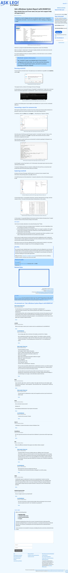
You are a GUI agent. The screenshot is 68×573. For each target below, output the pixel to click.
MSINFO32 (51, 290)
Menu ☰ (64, 3)
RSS (20, 265)
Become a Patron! (31, 553)
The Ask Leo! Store (31, 556)
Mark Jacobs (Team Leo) (20, 305)
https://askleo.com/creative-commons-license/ (56, 571)
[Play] (18, 262)
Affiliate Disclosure (45, 559)
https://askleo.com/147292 (49, 289)
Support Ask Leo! (61, 42)
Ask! (14, 553)
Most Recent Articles (17, 558)
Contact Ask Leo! (45, 555)
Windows (52, 288)
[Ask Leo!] (10, 3)
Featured (48, 290)
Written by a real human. (61, 7)
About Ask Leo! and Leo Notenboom (48, 553)
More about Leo (45, 299)
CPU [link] (29, 174)
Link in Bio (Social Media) (18, 560)
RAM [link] (31, 174)
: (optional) (59, 25)
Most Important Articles (18, 556)
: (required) (61, 28)
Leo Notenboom (18, 297)
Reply (16, 319)
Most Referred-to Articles (18, 555)
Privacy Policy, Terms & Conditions (47, 558)
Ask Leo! (40, 298)
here (55, 35)
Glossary (15, 559)
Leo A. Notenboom (18, 15)
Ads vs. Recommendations (46, 556)
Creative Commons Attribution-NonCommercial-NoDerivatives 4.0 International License (49, 569)
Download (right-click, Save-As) (21, 263)
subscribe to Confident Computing (29, 255)
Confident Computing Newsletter (33, 555)
